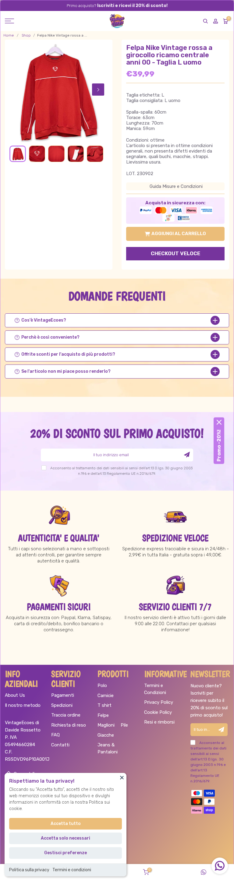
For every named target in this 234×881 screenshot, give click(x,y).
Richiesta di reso (68, 725)
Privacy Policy (158, 702)
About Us (15, 695)
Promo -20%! (219, 445)
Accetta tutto (66, 823)
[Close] (121, 777)
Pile (124, 725)
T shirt (105, 705)
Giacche (106, 735)
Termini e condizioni (71, 869)
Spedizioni (62, 705)
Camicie (106, 695)
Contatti (60, 745)
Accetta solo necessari (65, 838)
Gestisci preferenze (65, 852)
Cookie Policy (158, 712)
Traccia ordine (65, 715)
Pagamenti (62, 695)
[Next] (98, 89)
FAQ (55, 735)
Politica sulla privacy (29, 869)
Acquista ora (175, 255)
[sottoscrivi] (187, 454)
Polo (102, 685)
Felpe (103, 715)
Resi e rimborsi (159, 722)
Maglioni (106, 725)
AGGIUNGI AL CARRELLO (178, 233)
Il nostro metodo (23, 705)
